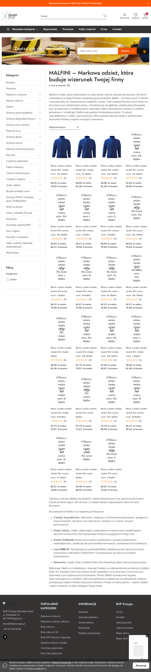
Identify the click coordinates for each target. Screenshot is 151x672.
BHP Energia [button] (124, 604)
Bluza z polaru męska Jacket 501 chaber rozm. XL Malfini (86, 170)
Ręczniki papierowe (51, 653)
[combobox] (64, 127)
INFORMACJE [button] (87, 604)
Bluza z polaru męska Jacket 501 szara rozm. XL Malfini (111, 291)
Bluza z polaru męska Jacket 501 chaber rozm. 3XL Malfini (61, 170)
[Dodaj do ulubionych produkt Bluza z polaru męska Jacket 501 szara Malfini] (94, 439)
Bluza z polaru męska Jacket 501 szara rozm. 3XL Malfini (136, 230)
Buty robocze (48, 627)
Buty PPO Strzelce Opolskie (56, 637)
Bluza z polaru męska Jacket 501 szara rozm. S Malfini (111, 473)
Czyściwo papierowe (52, 648)
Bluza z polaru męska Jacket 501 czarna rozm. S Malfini (111, 230)
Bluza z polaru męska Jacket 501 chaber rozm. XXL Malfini (111, 170)
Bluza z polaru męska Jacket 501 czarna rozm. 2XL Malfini (136, 170)
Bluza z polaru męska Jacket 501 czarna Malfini (86, 412)
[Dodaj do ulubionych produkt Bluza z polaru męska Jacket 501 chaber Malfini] (69, 318)
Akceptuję (141, 665)
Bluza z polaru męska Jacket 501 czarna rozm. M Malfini (136, 412)
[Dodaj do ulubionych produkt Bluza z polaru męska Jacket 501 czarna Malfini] (94, 379)
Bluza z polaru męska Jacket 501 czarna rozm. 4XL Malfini (111, 412)
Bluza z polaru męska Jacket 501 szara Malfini (86, 473)
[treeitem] (23, 83)
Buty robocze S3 (49, 632)
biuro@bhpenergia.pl (14, 624)
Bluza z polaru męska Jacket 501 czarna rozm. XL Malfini (61, 473)
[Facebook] (5, 637)
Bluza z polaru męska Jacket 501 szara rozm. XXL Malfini (136, 291)
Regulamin (84, 628)
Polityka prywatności (89, 633)
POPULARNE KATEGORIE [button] (49, 606)
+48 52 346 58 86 (12, 629)
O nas (119, 612)
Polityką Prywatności (62, 662)
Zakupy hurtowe (124, 628)
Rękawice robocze (51, 616)
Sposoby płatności (88, 617)
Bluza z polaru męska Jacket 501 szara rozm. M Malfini (86, 291)
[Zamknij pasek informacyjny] (148, 3)
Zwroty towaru (85, 622)
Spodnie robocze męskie (54, 643)
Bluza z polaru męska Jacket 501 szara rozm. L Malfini (61, 291)
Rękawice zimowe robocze (55, 621)
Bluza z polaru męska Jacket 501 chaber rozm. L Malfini (136, 352)
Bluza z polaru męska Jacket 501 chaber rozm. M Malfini (61, 412)
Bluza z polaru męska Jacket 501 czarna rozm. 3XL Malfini (61, 230)
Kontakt (120, 617)
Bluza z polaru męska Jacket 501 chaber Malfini (61, 352)
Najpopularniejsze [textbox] (57, 127)
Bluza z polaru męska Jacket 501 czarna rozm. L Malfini (86, 230)
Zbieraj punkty (123, 622)
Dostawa (83, 612)
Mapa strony (122, 633)
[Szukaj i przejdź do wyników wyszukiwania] (105, 16)
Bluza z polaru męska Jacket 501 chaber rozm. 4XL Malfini (111, 352)
